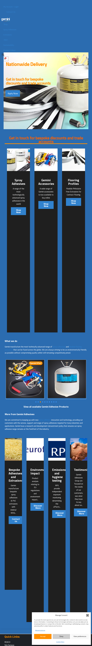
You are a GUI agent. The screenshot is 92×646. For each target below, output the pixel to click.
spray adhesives (59, 346)
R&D (6, 39)
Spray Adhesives (9, 29)
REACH (7, 642)
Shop (6, 24)
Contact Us (11, 11)
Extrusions (7, 34)
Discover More (38, 507)
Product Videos (9, 50)
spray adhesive (45, 419)
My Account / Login (11, 6)
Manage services (40, 630)
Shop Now (18, 211)
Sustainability (8, 45)
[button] (87, 615)
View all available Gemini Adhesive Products (46, 406)
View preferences (79, 636)
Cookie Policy (60, 642)
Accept (42, 636)
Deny (61, 636)
